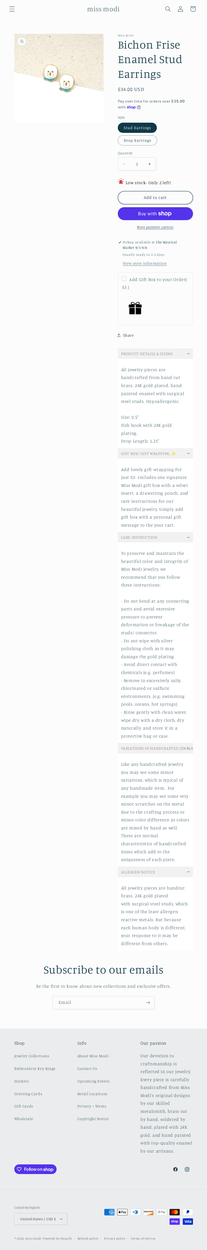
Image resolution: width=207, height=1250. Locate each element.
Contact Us (87, 1068)
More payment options (155, 227)
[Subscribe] (148, 1002)
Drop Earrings (137, 140)
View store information (145, 263)
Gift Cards (23, 1106)
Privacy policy (114, 1238)
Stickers (21, 1081)
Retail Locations (92, 1093)
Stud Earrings (137, 127)
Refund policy (88, 1238)
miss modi (33, 1238)
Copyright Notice (93, 1118)
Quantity (125, 153)
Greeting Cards (28, 1093)
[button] (12, 9)
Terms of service (143, 1238)
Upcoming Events (93, 1081)
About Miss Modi (93, 1056)
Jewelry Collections (31, 1056)
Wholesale (23, 1118)
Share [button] (128, 335)
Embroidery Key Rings (35, 1068)
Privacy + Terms (91, 1106)
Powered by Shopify (57, 1238)
